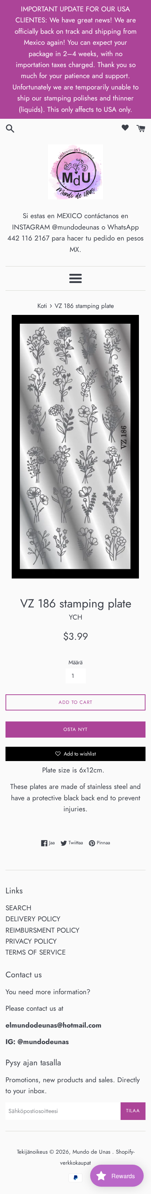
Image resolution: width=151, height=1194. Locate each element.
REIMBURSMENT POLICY (42, 930)
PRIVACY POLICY (31, 941)
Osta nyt (75, 729)
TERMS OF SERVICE (35, 952)
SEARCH (18, 908)
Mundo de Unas (92, 1152)
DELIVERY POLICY (32, 919)
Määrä (75, 662)
